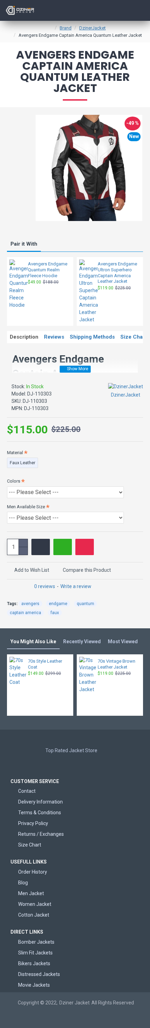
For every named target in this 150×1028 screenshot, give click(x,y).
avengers (30, 603)
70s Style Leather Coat (45, 664)
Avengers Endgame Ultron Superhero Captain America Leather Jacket (117, 272)
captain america (25, 612)
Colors (13, 481)
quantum (85, 603)
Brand (66, 28)
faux (55, 612)
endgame (58, 603)
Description (24, 337)
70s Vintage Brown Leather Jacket (116, 664)
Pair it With (23, 244)
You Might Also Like (33, 641)
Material (15, 452)
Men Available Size (26, 506)
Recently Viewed (82, 641)
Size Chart (133, 337)
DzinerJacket (92, 28)
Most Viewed (123, 641)
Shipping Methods (92, 337)
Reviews (54, 337)
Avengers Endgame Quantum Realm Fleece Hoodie (47, 269)
